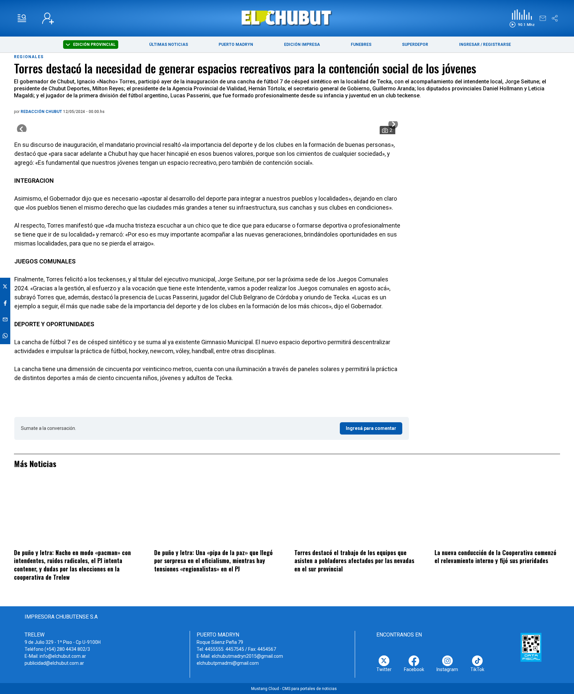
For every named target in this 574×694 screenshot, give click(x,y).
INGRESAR (469, 44)
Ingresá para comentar (371, 428)
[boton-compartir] (555, 18)
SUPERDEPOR (415, 44)
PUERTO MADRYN (236, 44)
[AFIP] (531, 647)
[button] (522, 18)
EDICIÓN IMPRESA (302, 44)
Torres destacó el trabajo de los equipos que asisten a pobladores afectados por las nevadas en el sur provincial (354, 560)
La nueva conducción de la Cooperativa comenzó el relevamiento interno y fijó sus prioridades (495, 556)
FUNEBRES (361, 44)
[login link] (48, 18)
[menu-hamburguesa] (22, 18)
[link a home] (287, 18)
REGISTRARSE (497, 44)
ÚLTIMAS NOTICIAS (168, 44)
